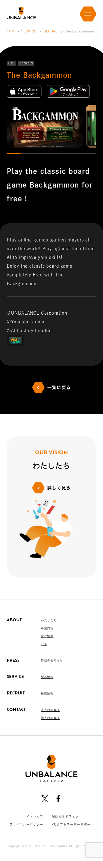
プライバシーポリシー (26, 824)
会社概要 (47, 636)
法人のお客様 (50, 709)
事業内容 (47, 628)
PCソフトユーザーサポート (73, 824)
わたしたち (48, 620)
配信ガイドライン (65, 816)
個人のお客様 (50, 717)
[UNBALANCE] (21, 13)
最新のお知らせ (52, 660)
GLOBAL (51, 31)
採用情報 (47, 693)
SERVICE (28, 31)
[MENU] (88, 14)
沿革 (44, 644)
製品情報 (47, 676)
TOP (10, 31)
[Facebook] (58, 798)
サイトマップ (33, 816)
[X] (45, 798)
